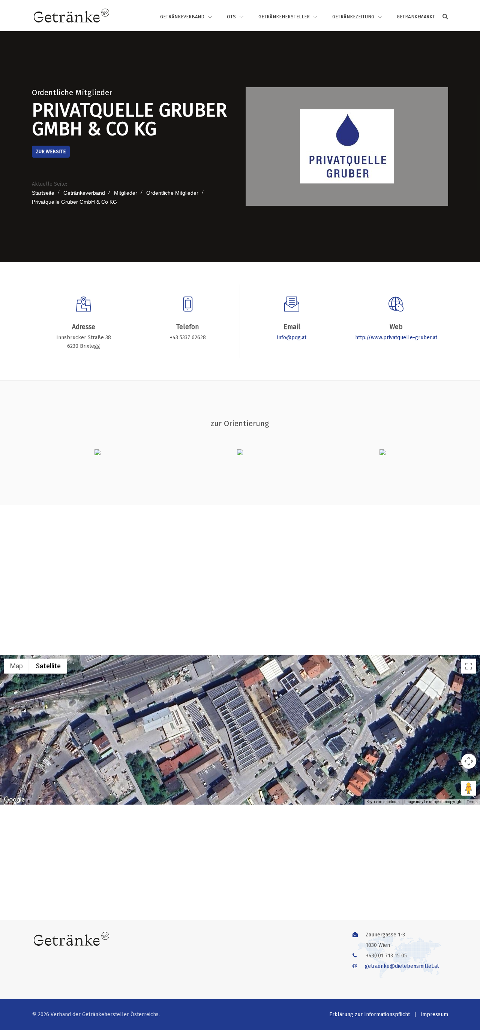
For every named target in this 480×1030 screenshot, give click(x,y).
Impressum (434, 1014)
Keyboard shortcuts (383, 802)
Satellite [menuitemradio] (48, 666)
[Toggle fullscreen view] (468, 666)
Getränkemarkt (416, 16)
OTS (231, 16)
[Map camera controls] (468, 761)
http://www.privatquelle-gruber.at (396, 337)
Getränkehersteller (284, 16)
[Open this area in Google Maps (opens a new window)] (14, 800)
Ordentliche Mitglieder (72, 92)
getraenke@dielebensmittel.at (402, 966)
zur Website (51, 151)
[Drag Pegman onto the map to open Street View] (468, 788)
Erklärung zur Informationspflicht (369, 1014)
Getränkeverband (182, 16)
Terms (472, 802)
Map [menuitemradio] (16, 666)
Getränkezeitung (353, 16)
